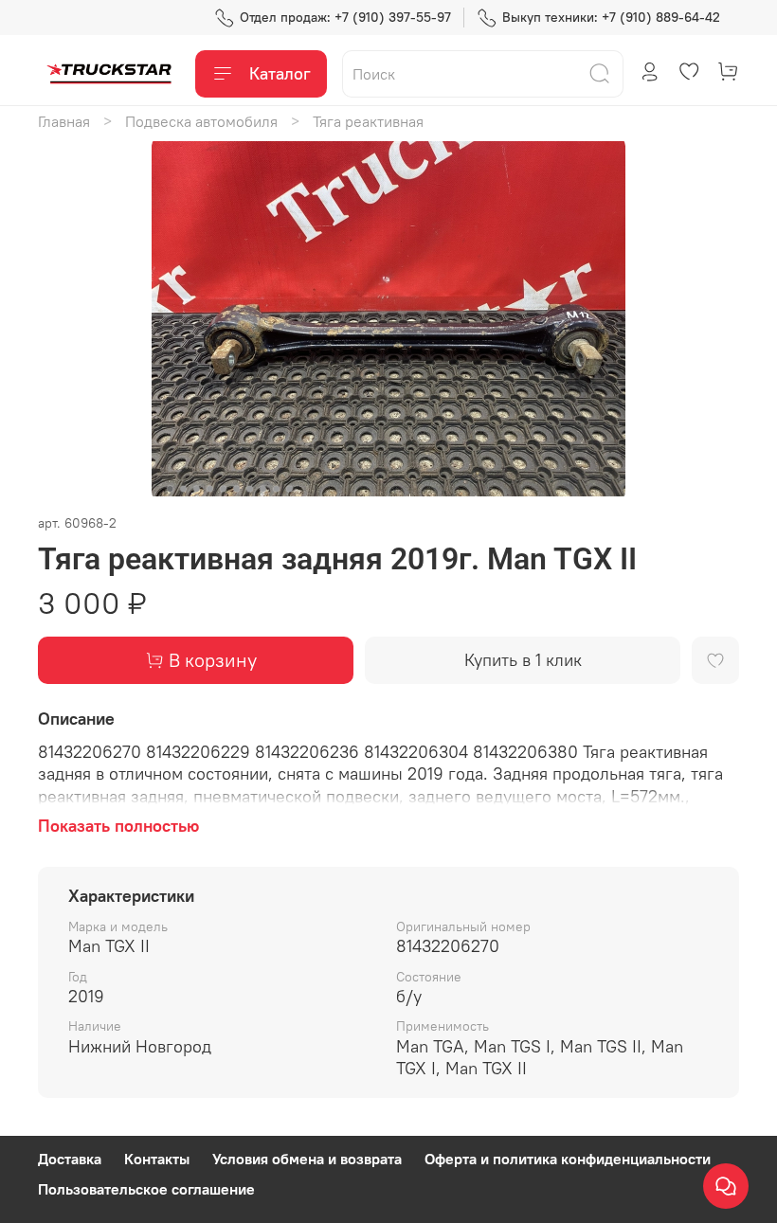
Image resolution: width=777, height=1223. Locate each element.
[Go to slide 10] (290, 489)
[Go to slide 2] (184, 489)
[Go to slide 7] (250, 489)
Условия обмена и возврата (307, 1158)
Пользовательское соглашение (146, 1188)
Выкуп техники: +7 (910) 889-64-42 (611, 17)
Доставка (69, 1158)
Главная (64, 121)
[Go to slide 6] (237, 489)
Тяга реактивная (368, 121)
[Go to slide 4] (210, 489)
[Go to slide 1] (170, 489)
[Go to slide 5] (223, 489)
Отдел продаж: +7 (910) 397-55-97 (345, 17)
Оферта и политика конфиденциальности (568, 1158)
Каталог (280, 73)
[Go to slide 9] (277, 489)
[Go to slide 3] (197, 489)
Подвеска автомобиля (201, 121)
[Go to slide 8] (263, 489)
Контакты (157, 1158)
